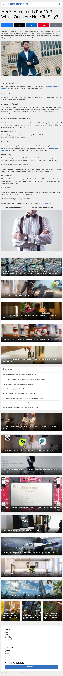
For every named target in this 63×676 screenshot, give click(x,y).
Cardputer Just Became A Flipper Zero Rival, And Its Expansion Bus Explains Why (51, 616)
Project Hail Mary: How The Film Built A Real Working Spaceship (31, 617)
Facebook (7, 650)
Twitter (7, 652)
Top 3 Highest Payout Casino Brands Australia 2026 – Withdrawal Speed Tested (9, 616)
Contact (7, 634)
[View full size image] (31, 58)
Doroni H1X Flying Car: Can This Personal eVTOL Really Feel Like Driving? (29, 553)
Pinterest (7, 653)
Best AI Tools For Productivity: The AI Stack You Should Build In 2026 (28, 450)
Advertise (7, 636)
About (6, 632)
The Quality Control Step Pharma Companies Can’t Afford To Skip (26, 339)
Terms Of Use (8, 639)
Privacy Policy (8, 637)
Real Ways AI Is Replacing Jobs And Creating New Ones (23, 531)
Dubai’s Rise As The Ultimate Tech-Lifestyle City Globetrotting (25, 596)
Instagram (7, 655)
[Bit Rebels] (18, 5)
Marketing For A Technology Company (17, 295)
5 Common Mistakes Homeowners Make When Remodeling (24, 574)
